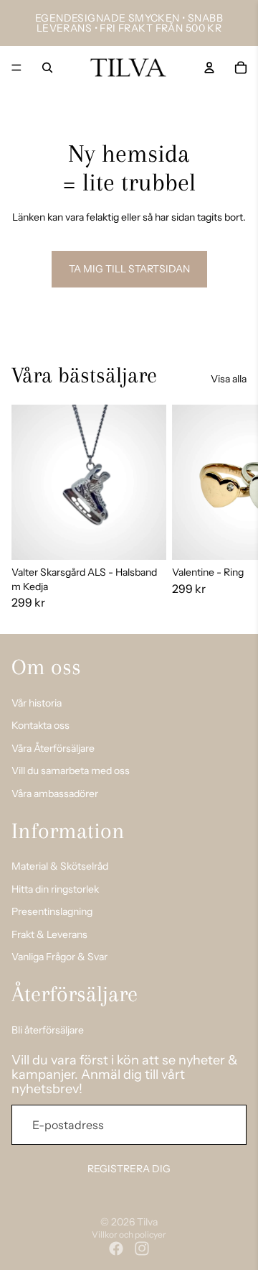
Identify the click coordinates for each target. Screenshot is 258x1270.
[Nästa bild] (231, 507)
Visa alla (229, 378)
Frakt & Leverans (49, 933)
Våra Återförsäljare (53, 747)
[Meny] (16, 67)
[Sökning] (47, 67)
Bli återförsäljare (47, 1029)
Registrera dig (129, 1168)
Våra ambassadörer (54, 792)
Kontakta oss (40, 725)
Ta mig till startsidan (129, 268)
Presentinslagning (51, 911)
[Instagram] (141, 1248)
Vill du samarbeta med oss (70, 770)
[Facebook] (116, 1248)
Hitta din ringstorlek (55, 888)
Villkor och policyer (129, 1234)
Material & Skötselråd (59, 866)
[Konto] (209, 67)
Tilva (147, 1221)
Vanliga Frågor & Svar (59, 956)
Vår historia (36, 702)
